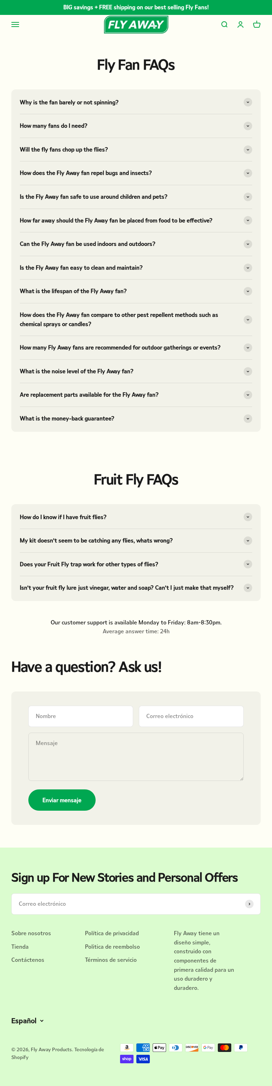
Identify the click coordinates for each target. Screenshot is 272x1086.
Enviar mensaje (61, 800)
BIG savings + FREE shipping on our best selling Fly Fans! (136, 7)
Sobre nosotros (31, 933)
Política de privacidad (112, 933)
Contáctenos (27, 960)
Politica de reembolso (112, 947)
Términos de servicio (111, 960)
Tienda (20, 947)
